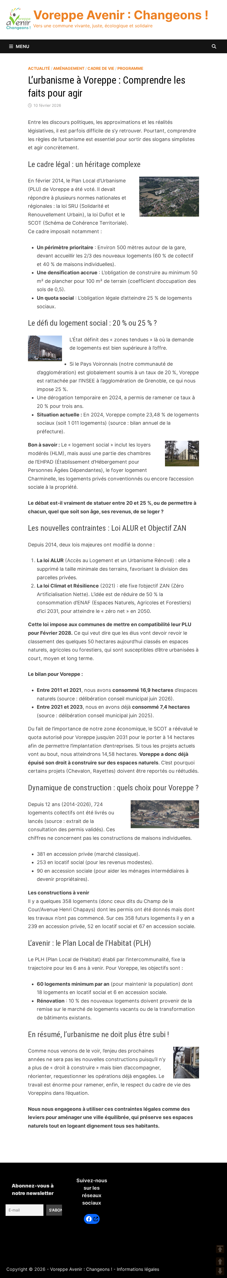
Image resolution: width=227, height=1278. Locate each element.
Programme (130, 68)
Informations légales (138, 1269)
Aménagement (68, 68)
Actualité (39, 68)
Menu (22, 46)
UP (220, 1261)
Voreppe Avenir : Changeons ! (120, 14)
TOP (220, 1249)
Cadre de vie (100, 68)
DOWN (220, 1271)
